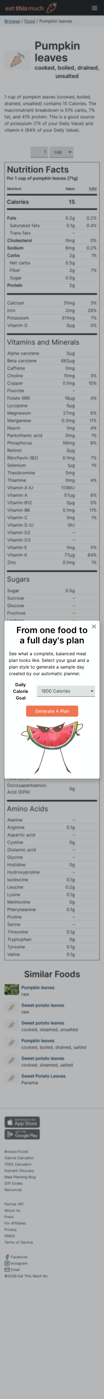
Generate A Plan (52, 711)
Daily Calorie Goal (20, 691)
